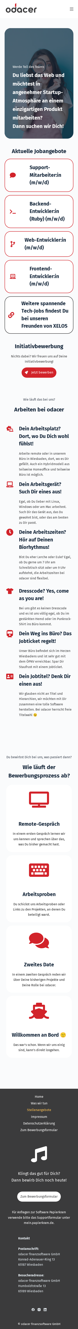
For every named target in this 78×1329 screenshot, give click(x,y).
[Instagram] (39, 1309)
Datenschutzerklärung (39, 1123)
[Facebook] (33, 1309)
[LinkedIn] (45, 1309)
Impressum (39, 1117)
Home (39, 1097)
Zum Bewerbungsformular (39, 1130)
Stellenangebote (39, 1110)
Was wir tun (39, 1103)
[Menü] (71, 9)
